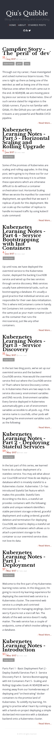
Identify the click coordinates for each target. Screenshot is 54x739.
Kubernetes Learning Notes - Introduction (23, 645)
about (22, 25)
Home (12, 25)
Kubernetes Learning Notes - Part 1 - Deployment (23, 559)
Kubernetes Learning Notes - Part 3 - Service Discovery (23, 343)
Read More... (45, 122)
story (27, 63)
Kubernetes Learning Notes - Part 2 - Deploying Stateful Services (26, 440)
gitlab (19, 63)
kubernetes (8, 63)
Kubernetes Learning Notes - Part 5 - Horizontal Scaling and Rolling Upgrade (26, 138)
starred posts (37, 25)
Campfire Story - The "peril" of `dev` (26, 51)
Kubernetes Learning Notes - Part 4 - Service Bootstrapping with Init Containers (23, 237)
